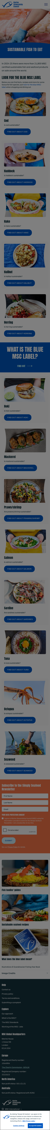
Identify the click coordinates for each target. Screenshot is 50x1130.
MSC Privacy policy (28, 1121)
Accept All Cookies (35, 1125)
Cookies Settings (18, 1125)
